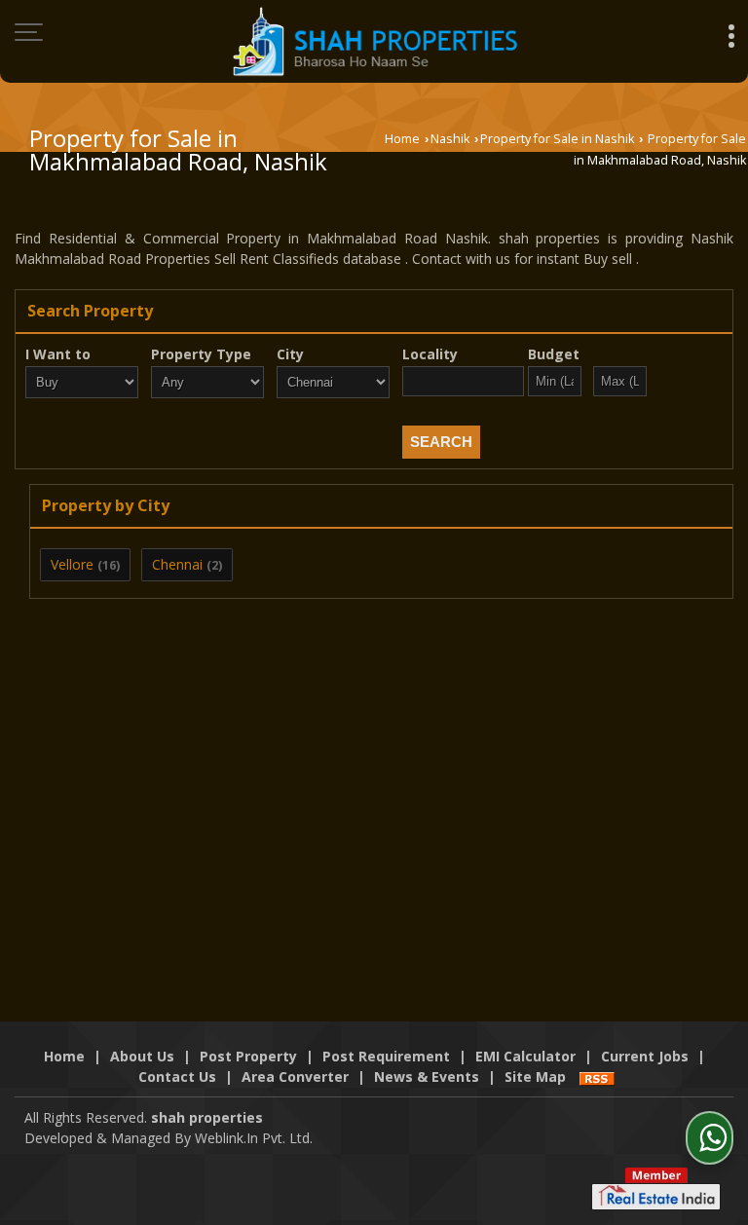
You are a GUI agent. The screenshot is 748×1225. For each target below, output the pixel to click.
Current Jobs (645, 1056)
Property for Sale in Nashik (557, 138)
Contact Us (177, 1076)
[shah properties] (374, 41)
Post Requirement (386, 1056)
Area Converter (295, 1076)
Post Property (248, 1056)
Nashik (449, 138)
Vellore (72, 564)
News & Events (426, 1076)
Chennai (177, 564)
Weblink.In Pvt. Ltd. (254, 1138)
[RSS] (597, 1076)
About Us (142, 1056)
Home (402, 138)
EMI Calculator (525, 1056)
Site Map (535, 1076)
